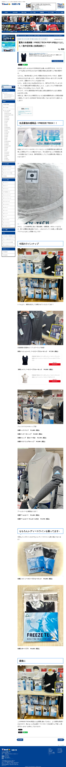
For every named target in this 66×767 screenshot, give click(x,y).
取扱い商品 (24, 12)
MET (6, 139)
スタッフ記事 (5, 229)
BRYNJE (7, 116)
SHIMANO (7, 155)
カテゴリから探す (6, 179)
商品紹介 (4, 101)
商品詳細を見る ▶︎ (58, 61)
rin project (7, 152)
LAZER (7, 133)
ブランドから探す (7, 110)
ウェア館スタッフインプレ (9, 245)
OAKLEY (7, 144)
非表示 (26, 108)
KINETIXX (7, 132)
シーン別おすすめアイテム (9, 239)
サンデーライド (8, 97)
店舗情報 (42, 12)
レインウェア (6, 219)
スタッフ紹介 (33, 12)
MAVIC (7, 136)
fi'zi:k (6, 124)
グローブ (5, 207)
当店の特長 (15, 12)
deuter (7, 121)
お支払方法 (60, 752)
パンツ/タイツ (6, 204)
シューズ (5, 213)
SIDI (6, 156)
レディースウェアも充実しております (40, 31)
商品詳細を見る (54, 364)
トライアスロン (7, 222)
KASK (7, 130)
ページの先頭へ (62, 745)
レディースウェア (7, 169)
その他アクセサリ (30, 35)
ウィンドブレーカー (7, 198)
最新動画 (5, 251)
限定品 (5, 176)
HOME (6, 12)
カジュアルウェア (7, 195)
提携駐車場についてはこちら (39, 9)
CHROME (7, 119)
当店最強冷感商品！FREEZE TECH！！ (25, 111)
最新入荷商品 (6, 104)
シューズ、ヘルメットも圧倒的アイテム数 (9, 31)
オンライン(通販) (60, 12)
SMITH (7, 158)
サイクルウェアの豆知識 (8, 242)
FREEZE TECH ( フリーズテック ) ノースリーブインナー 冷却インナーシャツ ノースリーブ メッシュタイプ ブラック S (46, 358)
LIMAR (7, 135)
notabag (7, 142)
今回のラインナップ (21, 112)
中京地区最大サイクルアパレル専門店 (8, 23)
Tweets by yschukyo (5, 85)
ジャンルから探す (6, 163)
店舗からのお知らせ (6, 90)
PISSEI (7, 147)
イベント (5, 93)
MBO (6, 138)
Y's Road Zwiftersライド (10, 96)
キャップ (5, 185)
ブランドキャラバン (9, 94)
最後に (19, 114)
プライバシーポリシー (52, 754)
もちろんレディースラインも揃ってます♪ (25, 113)
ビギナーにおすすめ (7, 166)
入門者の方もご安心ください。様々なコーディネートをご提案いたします (48, 23)
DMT (6, 122)
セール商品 (6, 107)
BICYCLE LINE (8, 113)
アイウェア (6, 188)
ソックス (5, 210)
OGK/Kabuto (8, 127)
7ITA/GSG (7, 159)
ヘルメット (6, 182)
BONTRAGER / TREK (9, 115)
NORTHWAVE (8, 141)
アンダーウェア (7, 201)
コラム (4, 233)
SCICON (7, 153)
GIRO (7, 125)
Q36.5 (7, 149)
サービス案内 (51, 12)
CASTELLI (7, 118)
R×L (6, 150)
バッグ (5, 216)
